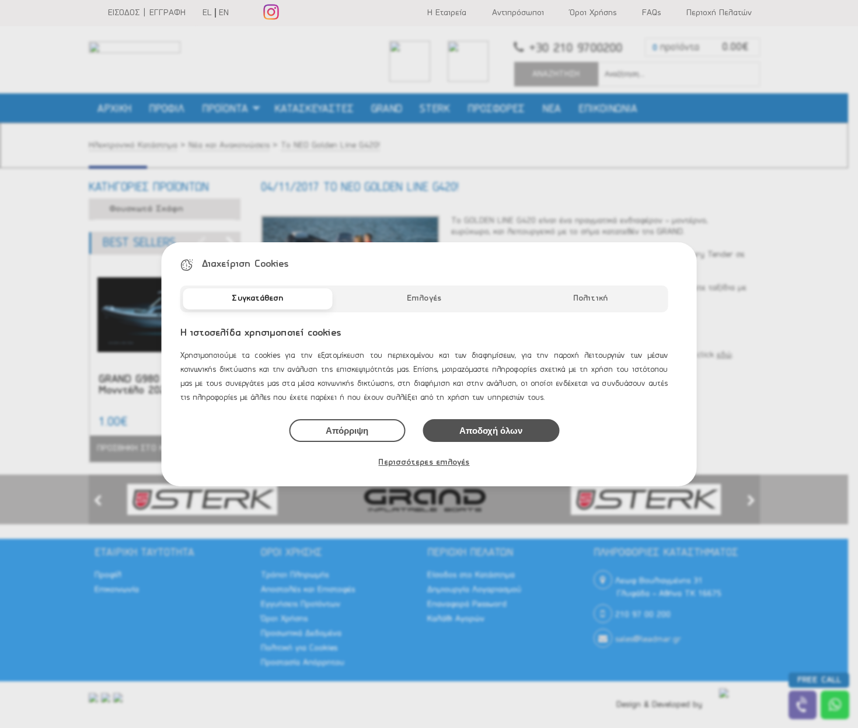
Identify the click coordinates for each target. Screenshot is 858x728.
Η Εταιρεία (446, 13)
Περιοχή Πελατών (719, 13)
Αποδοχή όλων (490, 431)
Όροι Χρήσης (593, 13)
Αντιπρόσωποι (518, 13)
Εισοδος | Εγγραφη (147, 13)
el (207, 13)
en (224, 13)
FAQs (651, 13)
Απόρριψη (347, 431)
